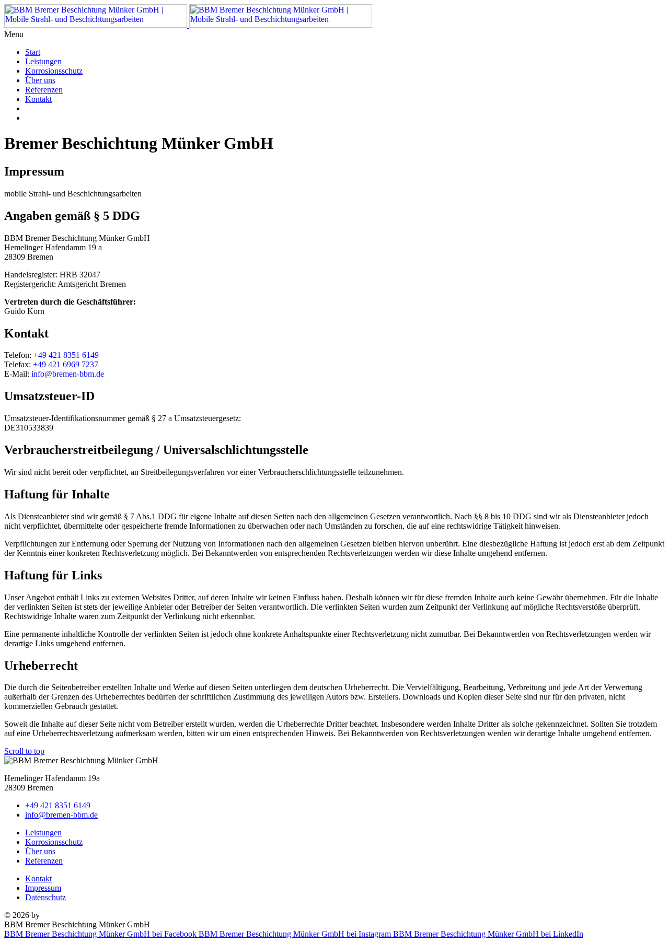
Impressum (43, 887)
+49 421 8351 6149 (66, 355)
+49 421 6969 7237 (65, 364)
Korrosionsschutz (54, 70)
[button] (334, 34)
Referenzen (44, 89)
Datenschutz (45, 897)
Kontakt (38, 99)
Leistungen (43, 61)
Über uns (40, 80)
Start (32, 52)
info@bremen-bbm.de (67, 373)
